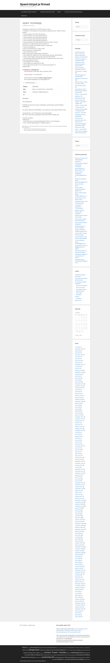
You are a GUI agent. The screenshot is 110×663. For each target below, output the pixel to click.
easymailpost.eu (79, 650)
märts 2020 (78, 382)
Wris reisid (65, 659)
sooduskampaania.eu (59, 657)
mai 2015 (77, 442)
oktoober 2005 (79, 607)
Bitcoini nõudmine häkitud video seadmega (79, 212)
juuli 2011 (77, 492)
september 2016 (79, 430)
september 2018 (79, 401)
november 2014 (79, 446)
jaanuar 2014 (78, 459)
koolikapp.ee (26, 127)
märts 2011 (78, 494)
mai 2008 (77, 560)
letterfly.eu (68, 652)
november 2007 (79, 572)
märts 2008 (78, 564)
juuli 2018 (77, 405)
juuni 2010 (77, 512)
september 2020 (79, 372)
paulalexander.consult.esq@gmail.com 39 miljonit (81, 247)
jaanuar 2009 (78, 545)
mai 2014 (77, 451)
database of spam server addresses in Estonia (34, 126)
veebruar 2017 (78, 426)
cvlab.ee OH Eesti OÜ (50, 650)
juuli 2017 (77, 422)
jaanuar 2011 (78, 498)
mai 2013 (77, 467)
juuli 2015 (77, 438)
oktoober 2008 (79, 550)
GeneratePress (42, 661)
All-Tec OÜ (47, 647)
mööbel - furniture (48, 126)
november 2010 (79, 502)
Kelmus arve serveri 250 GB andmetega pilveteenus (81, 159)
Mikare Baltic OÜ (62, 655)
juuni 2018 (77, 407)
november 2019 (79, 386)
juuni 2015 (77, 440)
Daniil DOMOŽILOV (61, 650)
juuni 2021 (77, 366)
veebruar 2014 (78, 457)
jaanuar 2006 (78, 601)
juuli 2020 (77, 376)
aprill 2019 (77, 391)
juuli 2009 (77, 533)
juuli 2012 (77, 477)
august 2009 (78, 531)
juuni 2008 (77, 558)
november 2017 (79, 418)
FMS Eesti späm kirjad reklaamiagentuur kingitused (35, 128)
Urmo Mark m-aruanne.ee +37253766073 (79, 206)
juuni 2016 (77, 434)
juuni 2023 (77, 356)
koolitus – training (79, 94)
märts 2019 (78, 393)
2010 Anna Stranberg (81, 285)
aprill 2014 (77, 453)
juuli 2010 (77, 510)
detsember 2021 (79, 364)
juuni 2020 (77, 378)
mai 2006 (77, 593)
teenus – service (79, 129)
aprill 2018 (77, 411)
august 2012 (78, 475)
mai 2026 (77, 347)
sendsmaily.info (48, 657)
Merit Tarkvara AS (45, 655)
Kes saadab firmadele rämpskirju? (28, 11)
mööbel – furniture (79, 105)
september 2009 (79, 529)
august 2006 (78, 589)
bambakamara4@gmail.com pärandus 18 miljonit (81, 256)
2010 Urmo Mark (80, 287)
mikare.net (55, 654)
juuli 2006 (77, 591)
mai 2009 (77, 537)
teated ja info (78, 127)
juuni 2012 (77, 479)
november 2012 (79, 471)
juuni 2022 (77, 362)
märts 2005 (78, 616)
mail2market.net (76, 653)
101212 (24, 647)
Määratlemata (78, 98)
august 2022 (78, 360)
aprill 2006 (78, 595)
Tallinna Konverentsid (70, 657)
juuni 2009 (78, 535)
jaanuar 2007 (78, 581)
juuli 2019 (77, 389)
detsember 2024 (79, 349)
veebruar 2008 (79, 566)
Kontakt (59, 11)
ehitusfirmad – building (81, 71)
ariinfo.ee (80, 647)
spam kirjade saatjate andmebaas (60, 126)
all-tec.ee (42, 647)
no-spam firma (79, 107)
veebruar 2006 (79, 599)
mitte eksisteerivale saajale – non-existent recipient (80, 101)
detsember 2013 (79, 461)
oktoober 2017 (78, 420)
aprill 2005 (77, 614)
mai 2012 (77, 481)
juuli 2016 (77, 432)
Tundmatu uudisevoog (28, 625)
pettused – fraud (79, 112)
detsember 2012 (79, 469)
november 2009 (79, 525)
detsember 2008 (79, 546)
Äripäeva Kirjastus (87, 659)
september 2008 (79, 552)
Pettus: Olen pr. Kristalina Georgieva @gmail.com (80, 189)
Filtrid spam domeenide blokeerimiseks (73, 11)
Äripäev (81, 659)
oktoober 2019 (78, 387)
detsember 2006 (79, 583)
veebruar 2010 (78, 519)
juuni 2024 (77, 353)
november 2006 (79, 585)
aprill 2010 (77, 515)
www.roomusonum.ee (73, 659)
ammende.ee (53, 647)
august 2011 (78, 490)
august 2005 (78, 611)
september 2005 (79, 609)
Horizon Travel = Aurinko (55, 652)
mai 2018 (77, 409)
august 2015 (78, 436)
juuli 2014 (77, 448)
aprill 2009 (78, 539)
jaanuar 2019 (78, 397)
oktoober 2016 (78, 428)
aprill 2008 (77, 562)
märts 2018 (78, 413)
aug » (80, 335)
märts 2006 (78, 597)
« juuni (76, 335)
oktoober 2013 (78, 465)
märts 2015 (78, 444)
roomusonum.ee (81, 655)
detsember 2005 (79, 603)
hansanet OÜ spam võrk (81, 78)
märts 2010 (78, 517)
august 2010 (78, 508)
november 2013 (79, 463)
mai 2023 (77, 358)
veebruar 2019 (78, 395)
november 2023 (79, 354)
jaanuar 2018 (78, 415)
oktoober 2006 (79, 587)
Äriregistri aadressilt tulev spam (47, 11)
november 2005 (79, 605)
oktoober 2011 (78, 486)
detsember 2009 (79, 523)
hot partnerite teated (80, 85)
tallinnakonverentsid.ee (79, 657)
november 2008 (79, 548)
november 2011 (79, 484)
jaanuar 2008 (78, 568)
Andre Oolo (58, 647)
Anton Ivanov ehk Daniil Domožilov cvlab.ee (70, 647)
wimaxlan (59, 659)
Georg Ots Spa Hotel (86, 650)
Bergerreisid (34, 650)
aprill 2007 (77, 576)
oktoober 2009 (79, 527)
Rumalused (78, 118)
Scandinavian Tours (38, 657)
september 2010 (79, 506)
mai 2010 (77, 514)
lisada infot (78, 96)
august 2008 (78, 554)
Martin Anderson (36, 655)
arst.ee (84, 647)
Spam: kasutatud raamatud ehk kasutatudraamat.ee (35, 130)
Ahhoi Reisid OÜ (35, 647)
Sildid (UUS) (24, 15)
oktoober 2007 (79, 574)
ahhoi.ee (28, 647)
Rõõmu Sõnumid (30, 657)
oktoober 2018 (78, 399)
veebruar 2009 (79, 543)
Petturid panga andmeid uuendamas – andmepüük (81, 165)
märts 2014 (78, 455)
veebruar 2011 (78, 496)
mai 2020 (77, 380)
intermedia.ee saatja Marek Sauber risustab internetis (81, 90)
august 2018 (78, 403)
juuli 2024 (77, 351)
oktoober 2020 (79, 370)
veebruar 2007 (79, 580)
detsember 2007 (79, 570)
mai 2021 (77, 368)
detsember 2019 (79, 384)
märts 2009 (78, 541)
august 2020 (78, 374)
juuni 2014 (77, 450)
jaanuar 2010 (78, 521)
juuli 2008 (77, 556)
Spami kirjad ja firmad (35, 4)
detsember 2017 (79, 417)
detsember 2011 (79, 483)
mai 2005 (77, 612)
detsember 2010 (79, 500)
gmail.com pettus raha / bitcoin (31, 652)
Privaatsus (78, 298)
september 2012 (79, 473)
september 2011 (79, 488)
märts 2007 (78, 578)
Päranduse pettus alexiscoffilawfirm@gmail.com (81, 261)
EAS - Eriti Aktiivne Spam (71, 650)
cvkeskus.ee (42, 650)
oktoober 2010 (78, 504)
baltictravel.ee (25, 650)
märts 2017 (78, 424)
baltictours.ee (87, 647)
